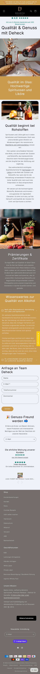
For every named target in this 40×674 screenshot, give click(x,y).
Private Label (8, 570)
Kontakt (6, 501)
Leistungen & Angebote (12, 557)
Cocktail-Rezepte (10, 510)
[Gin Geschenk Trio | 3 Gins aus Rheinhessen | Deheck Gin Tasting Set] (20, 475)
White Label (8, 566)
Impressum (8, 519)
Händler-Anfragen (10, 561)
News (6, 506)
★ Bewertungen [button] (38, 339)
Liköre (9, 172)
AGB (5, 536)
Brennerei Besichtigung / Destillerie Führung (19, 574)
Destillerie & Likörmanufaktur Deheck (19, 663)
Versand (6, 532)
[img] (20, 455)
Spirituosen (26, 170)
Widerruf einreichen (26, 618)
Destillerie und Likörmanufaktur (17, 145)
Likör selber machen (11, 514)
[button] (4, 11)
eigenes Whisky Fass (11, 579)
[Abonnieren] (34, 439)
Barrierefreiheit (9, 540)
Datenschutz (8, 523)
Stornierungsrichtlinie (21, 671)
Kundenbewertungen (11, 497)
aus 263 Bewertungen (20, 457)
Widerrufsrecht (13, 665)
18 (8, 607)
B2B (5, 553)
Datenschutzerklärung (26, 665)
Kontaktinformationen (20, 668)
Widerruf (7, 527)
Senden (7, 409)
